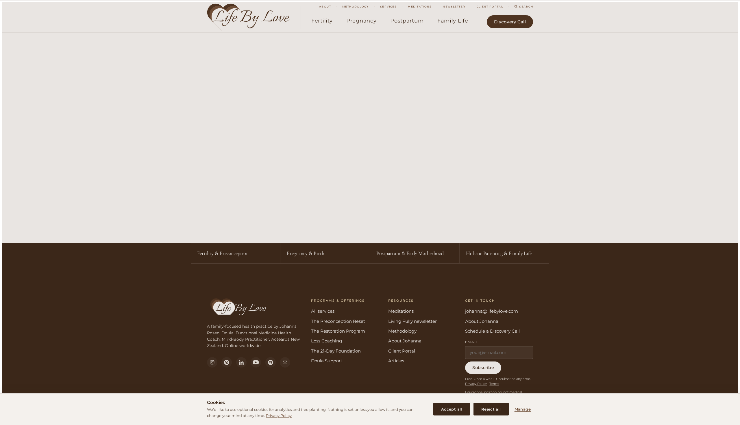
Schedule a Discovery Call (492, 331)
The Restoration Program (338, 331)
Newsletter (454, 6)
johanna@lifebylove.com (491, 311)
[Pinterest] (226, 362)
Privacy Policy (279, 415)
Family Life (452, 21)
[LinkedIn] (241, 362)
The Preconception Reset (338, 321)
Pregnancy (361, 21)
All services (322, 311)
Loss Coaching (326, 341)
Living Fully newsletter (412, 321)
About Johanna (404, 341)
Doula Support (326, 361)
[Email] (285, 362)
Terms (494, 384)
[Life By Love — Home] (254, 17)
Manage (523, 409)
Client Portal (490, 6)
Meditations (420, 6)
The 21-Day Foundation (336, 351)
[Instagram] (212, 362)
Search (526, 6)
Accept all (451, 409)
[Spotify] (270, 362)
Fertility (321, 21)
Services (388, 6)
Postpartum (406, 21)
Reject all (491, 409)
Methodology (355, 6)
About (325, 6)
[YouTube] (256, 362)
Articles (396, 361)
